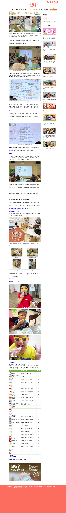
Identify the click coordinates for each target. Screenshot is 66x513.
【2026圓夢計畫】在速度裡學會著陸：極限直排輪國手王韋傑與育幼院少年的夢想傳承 (49, 136)
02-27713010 (10, 487)
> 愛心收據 (45, 17)
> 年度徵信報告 (45, 19)
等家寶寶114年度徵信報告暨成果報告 (49, 99)
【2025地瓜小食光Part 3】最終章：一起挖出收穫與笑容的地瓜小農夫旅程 (49, 62)
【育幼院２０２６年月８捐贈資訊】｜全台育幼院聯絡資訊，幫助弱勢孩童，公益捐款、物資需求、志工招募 (49, 37)
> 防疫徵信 (45, 18)
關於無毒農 (9, 486)
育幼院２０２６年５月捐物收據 (48, 110)
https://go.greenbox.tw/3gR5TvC (22, 277)
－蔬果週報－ (11, 11)
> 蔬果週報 (45, 15)
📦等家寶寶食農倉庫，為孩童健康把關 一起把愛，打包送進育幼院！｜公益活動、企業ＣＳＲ (49, 123)
